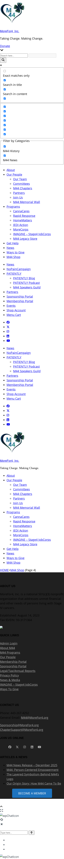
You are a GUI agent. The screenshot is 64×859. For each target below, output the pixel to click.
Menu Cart (14, 315)
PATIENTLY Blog (24, 278)
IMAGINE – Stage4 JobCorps (32, 234)
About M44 (7, 648)
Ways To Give (9, 689)
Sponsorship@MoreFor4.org (19, 725)
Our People (14, 174)
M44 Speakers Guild (27, 287)
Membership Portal (20, 301)
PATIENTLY (14, 274)
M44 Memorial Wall (26, 202)
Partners (19, 193)
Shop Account (16, 310)
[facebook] (8, 322)
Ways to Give (15, 252)
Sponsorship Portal (20, 296)
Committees (21, 184)
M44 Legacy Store (25, 239)
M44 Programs (10, 652)
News (10, 248)
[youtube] (8, 341)
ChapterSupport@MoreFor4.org (21, 730)
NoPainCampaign (19, 269)
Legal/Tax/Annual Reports (17, 671)
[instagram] (8, 331)
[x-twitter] (8, 327)
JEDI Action (20, 225)
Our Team (20, 179)
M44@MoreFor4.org (34, 718)
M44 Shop (13, 257)
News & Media (10, 680)
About (11, 170)
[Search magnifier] (3, 60)
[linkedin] (8, 336)
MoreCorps (20, 229)
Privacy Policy (9, 675)
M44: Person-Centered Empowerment (32, 770)
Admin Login (8, 643)
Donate (5, 46)
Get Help (13, 243)
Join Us (18, 197)
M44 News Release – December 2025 (32, 765)
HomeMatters (22, 220)
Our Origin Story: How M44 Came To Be (34, 783)
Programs (13, 206)
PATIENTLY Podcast (26, 283)
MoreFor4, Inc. (9, 31)
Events (11, 306)
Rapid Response (24, 216)
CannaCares (21, 211)
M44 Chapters (22, 188)
